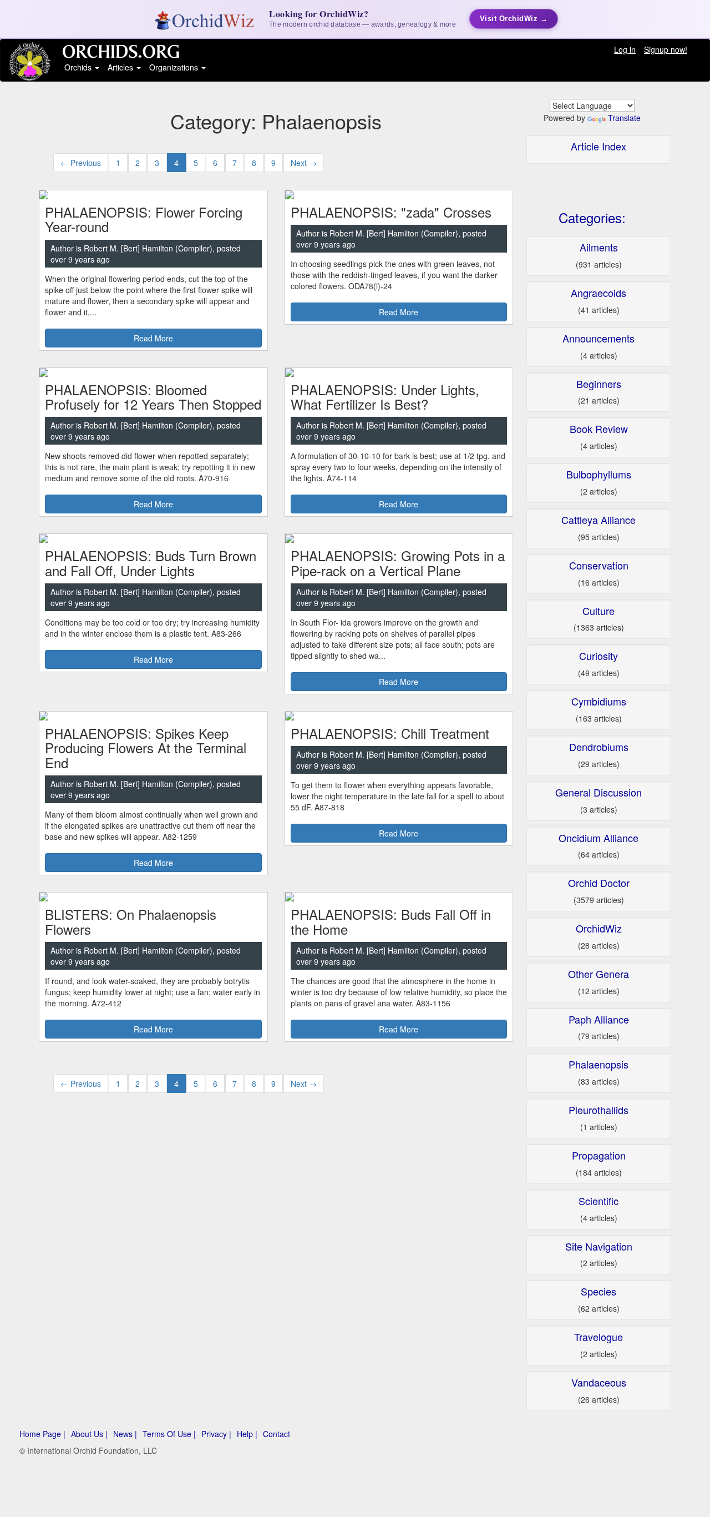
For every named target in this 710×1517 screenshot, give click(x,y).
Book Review (599, 428)
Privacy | (216, 1433)
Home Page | (42, 1433)
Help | (247, 1433)
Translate (624, 117)
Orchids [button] (79, 67)
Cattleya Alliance (598, 519)
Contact (276, 1433)
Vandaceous (598, 1382)
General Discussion (598, 792)
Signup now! (665, 49)
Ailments (599, 247)
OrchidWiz (599, 928)
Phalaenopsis (598, 1064)
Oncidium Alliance (598, 837)
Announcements (598, 338)
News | (125, 1433)
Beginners (598, 383)
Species (598, 1291)
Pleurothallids (598, 1109)
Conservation (598, 565)
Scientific (598, 1200)
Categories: (592, 217)
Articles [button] (121, 67)
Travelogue (598, 1336)
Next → (304, 162)
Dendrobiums (598, 746)
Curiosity (598, 655)
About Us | (89, 1433)
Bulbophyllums (598, 474)
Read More (153, 338)
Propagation (599, 1155)
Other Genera (598, 973)
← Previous (80, 162)
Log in (625, 49)
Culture (598, 610)
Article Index (598, 146)
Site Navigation (598, 1246)
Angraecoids (598, 292)
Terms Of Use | (169, 1433)
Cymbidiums (598, 701)
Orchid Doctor (599, 882)
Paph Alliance (599, 1019)
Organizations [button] (174, 67)
